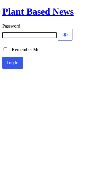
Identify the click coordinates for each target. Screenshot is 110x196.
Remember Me (23, 49)
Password (11, 26)
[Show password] (65, 35)
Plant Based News (38, 11)
